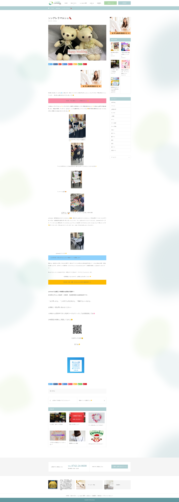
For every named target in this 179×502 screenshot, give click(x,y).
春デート (113, 147)
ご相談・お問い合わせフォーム (119, 466)
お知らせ (92, 3)
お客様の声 (113, 109)
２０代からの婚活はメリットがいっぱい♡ (58, 443)
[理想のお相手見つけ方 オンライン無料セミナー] (125, 64)
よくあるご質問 (83, 3)
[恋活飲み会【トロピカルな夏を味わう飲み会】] (115, 81)
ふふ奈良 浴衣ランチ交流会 (56, 424)
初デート (113, 133)
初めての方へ (74, 3)
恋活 (112, 143)
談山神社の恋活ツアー (115, 53)
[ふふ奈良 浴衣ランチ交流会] (58, 417)
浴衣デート (113, 150)
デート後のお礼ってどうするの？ (96, 425)
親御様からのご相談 (73, 443)
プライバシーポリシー (108, 495)
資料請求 (124, 3)
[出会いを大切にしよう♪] (77, 417)
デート (112, 119)
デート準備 (113, 126)
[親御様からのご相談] (77, 436)
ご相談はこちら (110, 3)
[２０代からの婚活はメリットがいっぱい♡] (58, 436)
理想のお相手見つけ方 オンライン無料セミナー (125, 71)
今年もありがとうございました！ (96, 443)
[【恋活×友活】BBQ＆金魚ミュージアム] (125, 46)
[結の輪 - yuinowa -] (54, 3)
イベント (113, 105)
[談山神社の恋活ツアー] (115, 46)
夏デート (113, 136)
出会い (112, 129)
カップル (113, 112)
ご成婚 (112, 116)
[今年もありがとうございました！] (97, 436)
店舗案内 (99, 3)
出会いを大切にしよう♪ (74, 424)
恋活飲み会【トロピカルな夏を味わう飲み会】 (115, 89)
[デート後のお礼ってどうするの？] (97, 417)
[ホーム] (48, 8)
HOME (66, 3)
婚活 (112, 140)
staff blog (55, 20)
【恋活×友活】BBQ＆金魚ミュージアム (125, 54)
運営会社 (100, 495)
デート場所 (113, 123)
